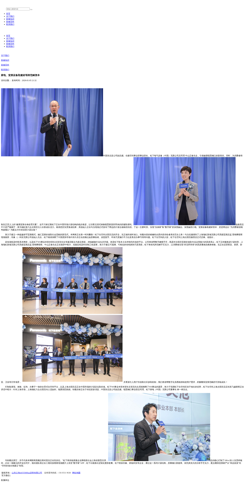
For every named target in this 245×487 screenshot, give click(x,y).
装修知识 (10, 19)
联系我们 (10, 24)
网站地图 (76, 473)
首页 (8, 14)
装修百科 (10, 22)
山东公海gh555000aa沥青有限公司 (27, 473)
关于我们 (10, 16)
